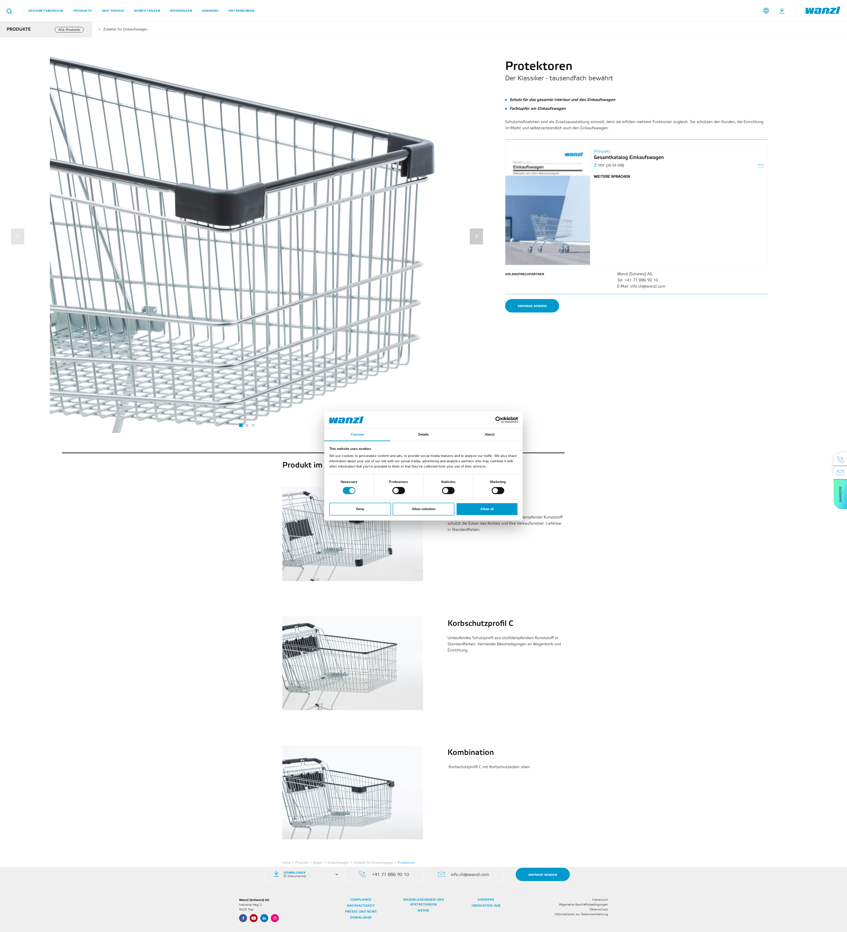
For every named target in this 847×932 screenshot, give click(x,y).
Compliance (360, 899)
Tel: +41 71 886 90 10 (637, 280)
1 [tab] (241, 425)
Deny (360, 509)
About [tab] (490, 434)
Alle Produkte (69, 30)
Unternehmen (241, 11)
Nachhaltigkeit (361, 905)
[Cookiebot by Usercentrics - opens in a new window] (498, 420)
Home (286, 862)
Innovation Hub (486, 905)
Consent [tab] (357, 434)
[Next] (476, 236)
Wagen (318, 862)
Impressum (600, 899)
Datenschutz (599, 909)
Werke (423, 910)
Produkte (82, 11)
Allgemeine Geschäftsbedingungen (583, 904)
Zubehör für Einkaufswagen (125, 29)
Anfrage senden (532, 306)
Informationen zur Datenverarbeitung (581, 914)
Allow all (487, 509)
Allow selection (423, 509)
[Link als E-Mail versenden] (761, 166)
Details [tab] (423, 434)
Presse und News (361, 911)
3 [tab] (253, 425)
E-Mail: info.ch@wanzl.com (641, 286)
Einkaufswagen (338, 862)
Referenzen (181, 11)
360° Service (113, 11)
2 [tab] (246, 425)
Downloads (361, 917)
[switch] (398, 490)
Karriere (210, 11)
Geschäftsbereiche (46, 11)
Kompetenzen (147, 11)
